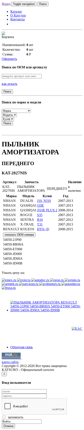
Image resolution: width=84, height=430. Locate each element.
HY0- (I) (43, 229)
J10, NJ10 (44, 201)
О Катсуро (18, 15)
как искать (9, 84)
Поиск (43, 4)
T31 (40, 224)
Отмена (8, 426)
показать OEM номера (19, 234)
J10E (40, 205)
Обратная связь (21, 347)
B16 (40, 219)
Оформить (9, 59)
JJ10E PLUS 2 (47, 210)
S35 (39, 215)
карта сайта (10, 362)
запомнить (14, 417)
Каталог (16, 11)
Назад (6, 4)
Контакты (17, 19)
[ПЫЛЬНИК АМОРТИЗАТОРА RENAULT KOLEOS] (46, 310)
